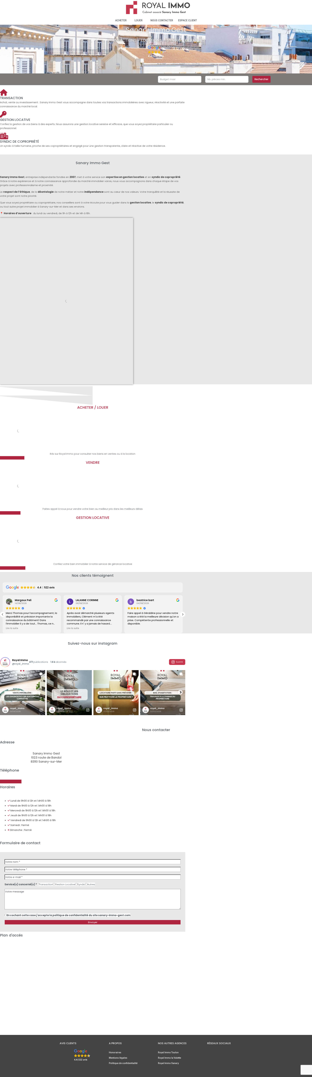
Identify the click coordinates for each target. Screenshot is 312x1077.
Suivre (179, 661)
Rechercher (261, 79)
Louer (139, 20)
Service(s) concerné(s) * (21, 884)
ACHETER (121, 20)
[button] (156, 52)
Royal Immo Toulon (168, 1052)
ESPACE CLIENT (187, 20)
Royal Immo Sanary (168, 1063)
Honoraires (115, 1052)
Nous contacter (161, 20)
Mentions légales (118, 1058)
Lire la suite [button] (12, 628)
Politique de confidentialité (123, 1063)
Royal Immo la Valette (169, 1058)
